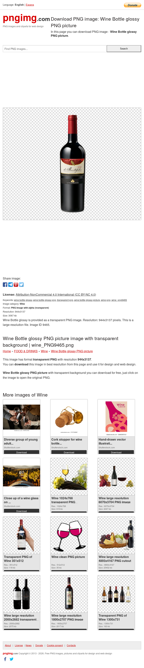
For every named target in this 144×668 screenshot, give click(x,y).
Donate (39, 645)
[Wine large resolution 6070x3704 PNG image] (116, 476)
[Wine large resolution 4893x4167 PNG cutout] (116, 535)
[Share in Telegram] (10, 284)
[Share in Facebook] (5, 284)
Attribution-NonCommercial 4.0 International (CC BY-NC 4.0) (56, 294)
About (8, 645)
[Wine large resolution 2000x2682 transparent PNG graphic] (21, 594)
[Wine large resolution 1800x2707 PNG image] (69, 594)
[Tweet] (21, 284)
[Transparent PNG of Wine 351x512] (21, 535)
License (19, 645)
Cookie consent (55, 645)
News (29, 645)
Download (21, 452)
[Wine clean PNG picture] (69, 535)
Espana (30, 4)
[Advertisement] (72, 81)
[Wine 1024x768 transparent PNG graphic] (69, 476)
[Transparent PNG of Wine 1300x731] (116, 594)
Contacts (71, 645)
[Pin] (16, 284)
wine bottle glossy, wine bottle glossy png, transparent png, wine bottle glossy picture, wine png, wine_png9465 (70, 299)
